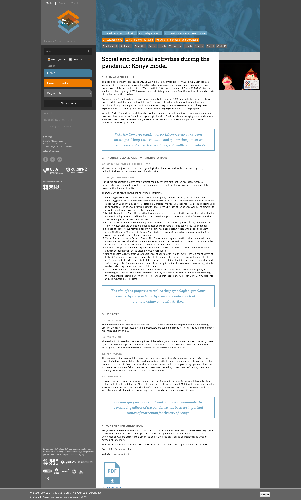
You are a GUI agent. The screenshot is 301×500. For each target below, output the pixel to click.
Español (62, 3)
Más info (82, 496)
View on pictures (58, 59)
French (74, 3)
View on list (77, 59)
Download (112, 488)
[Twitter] (52, 159)
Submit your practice (59, 126)
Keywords (54, 93)
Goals (51, 73)
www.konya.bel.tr (121, 453)
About (48, 113)
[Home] (68, 21)
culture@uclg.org (51, 150)
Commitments (57, 83)
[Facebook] (45, 159)
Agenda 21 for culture (53, 141)
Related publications (58, 119)
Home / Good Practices (60, 41)
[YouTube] (59, 159)
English (50, 3)
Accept (265, 494)
